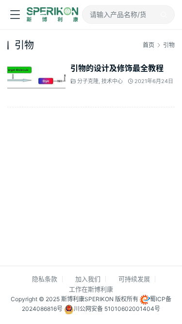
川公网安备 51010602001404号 (117, 308)
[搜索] (163, 14)
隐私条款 (44, 279)
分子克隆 (88, 81)
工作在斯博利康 (91, 289)
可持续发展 (134, 279)
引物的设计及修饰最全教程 (117, 68)
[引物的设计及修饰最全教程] (36, 68)
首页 (148, 45)
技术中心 (112, 81)
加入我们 (87, 279)
